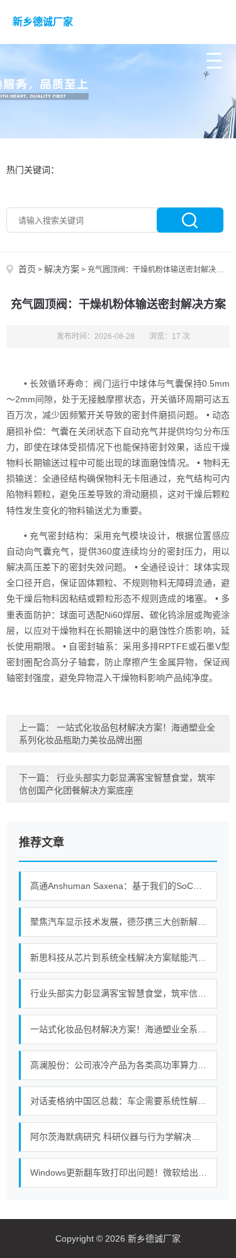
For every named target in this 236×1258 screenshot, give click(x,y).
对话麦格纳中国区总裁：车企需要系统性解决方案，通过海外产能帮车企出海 (123, 1101)
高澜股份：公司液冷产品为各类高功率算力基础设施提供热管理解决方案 (123, 1065)
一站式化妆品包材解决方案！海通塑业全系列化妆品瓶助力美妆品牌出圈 (123, 1029)
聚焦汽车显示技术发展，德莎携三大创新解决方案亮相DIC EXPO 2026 (123, 922)
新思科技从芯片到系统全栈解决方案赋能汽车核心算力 (123, 957)
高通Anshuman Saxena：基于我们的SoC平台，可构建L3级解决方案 (123, 886)
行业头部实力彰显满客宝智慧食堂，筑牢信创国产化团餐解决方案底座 (123, 993)
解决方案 (61, 269)
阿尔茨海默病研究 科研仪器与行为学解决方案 (119, 1137)
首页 (27, 269)
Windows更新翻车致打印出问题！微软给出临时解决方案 (123, 1172)
